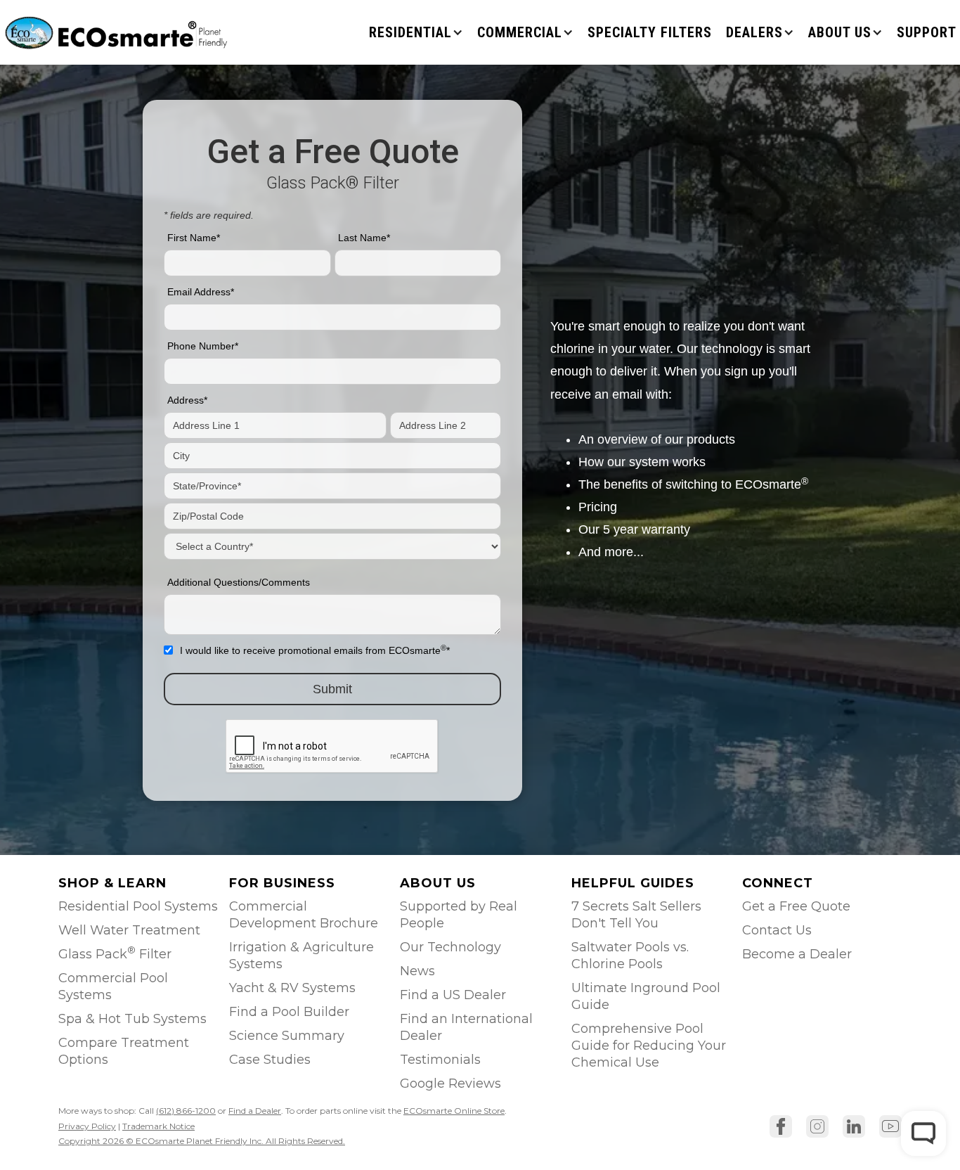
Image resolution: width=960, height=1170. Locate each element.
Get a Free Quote (796, 906)
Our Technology (450, 947)
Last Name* (364, 237)
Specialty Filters (650, 32)
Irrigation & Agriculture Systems (301, 955)
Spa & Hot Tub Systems (132, 1019)
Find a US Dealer (453, 995)
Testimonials (440, 1059)
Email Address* (200, 291)
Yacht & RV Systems (292, 988)
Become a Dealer (797, 954)
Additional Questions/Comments (238, 582)
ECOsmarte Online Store (454, 1110)
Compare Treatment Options (123, 1051)
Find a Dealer (254, 1110)
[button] (416, 32)
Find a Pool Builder (289, 1012)
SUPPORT (926, 32)
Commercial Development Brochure (303, 915)
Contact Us (777, 930)
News (417, 971)
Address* (187, 400)
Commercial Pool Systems (113, 986)
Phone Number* (202, 346)
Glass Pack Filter (114, 953)
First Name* (193, 237)
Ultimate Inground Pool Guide (645, 996)
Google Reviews (450, 1083)
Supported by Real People (458, 915)
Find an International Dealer (466, 1027)
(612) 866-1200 (186, 1110)
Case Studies (270, 1059)
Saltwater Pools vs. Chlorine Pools (630, 955)
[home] (118, 32)
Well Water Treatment (129, 930)
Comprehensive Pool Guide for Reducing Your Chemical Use (648, 1045)
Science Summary (286, 1035)
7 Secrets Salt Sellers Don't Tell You (636, 915)
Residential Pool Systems (138, 906)
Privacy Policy (87, 1126)
